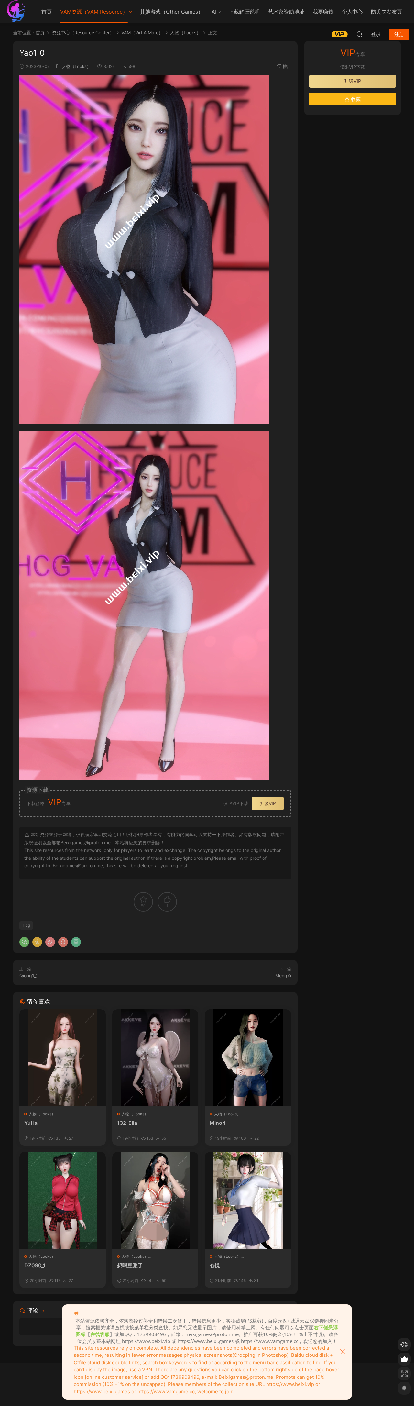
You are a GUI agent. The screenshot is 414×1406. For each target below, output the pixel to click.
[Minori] (248, 1057)
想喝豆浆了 (130, 1265)
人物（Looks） (76, 66)
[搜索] (359, 34)
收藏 (355, 99)
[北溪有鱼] (16, 11)
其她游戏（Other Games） (171, 11)
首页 (46, 11)
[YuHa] (62, 1057)
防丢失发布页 (386, 11)
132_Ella (127, 1123)
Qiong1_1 (28, 975)
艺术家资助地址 (286, 11)
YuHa (31, 1123)
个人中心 (352, 11)
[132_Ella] (155, 1057)
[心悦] (248, 1200)
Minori (217, 1123)
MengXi (283, 975)
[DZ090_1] (62, 1200)
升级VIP (268, 803)
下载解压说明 (244, 11)
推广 (287, 66)
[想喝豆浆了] (155, 1200)
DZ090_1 (35, 1265)
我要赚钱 (323, 11)
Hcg (26, 925)
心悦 (215, 1265)
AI (214, 11)
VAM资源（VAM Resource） (94, 11)
